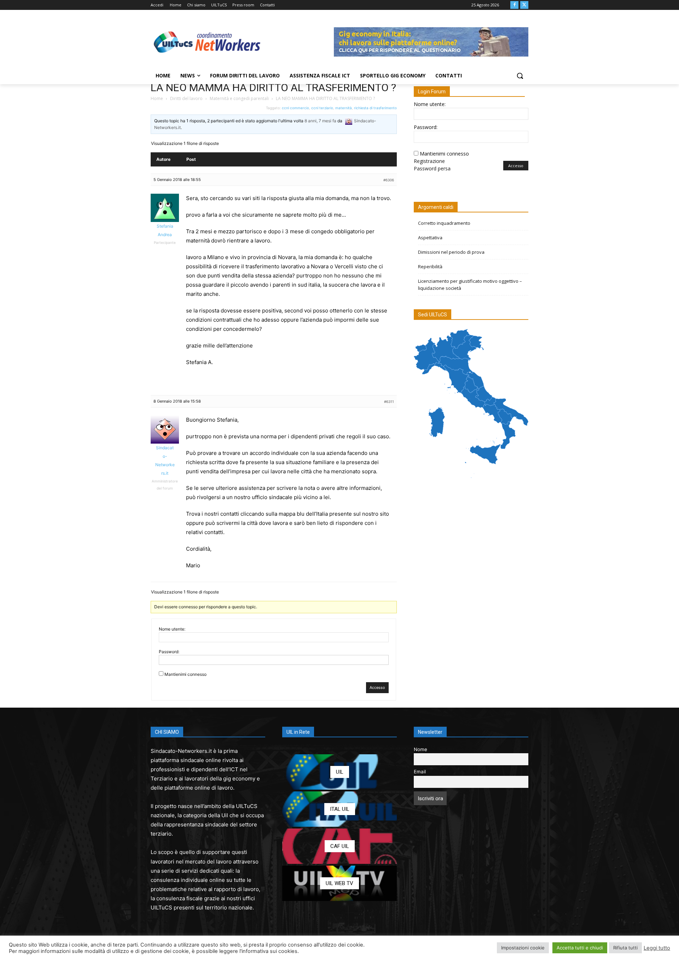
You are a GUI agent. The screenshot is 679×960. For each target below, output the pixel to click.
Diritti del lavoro (186, 98)
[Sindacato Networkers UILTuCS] (207, 41)
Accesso (377, 687)
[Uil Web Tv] (339, 883)
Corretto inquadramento (444, 223)
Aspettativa (430, 237)
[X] (524, 5)
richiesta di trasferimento (375, 108)
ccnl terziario (322, 108)
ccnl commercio (295, 108)
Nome (420, 749)
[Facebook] (514, 5)
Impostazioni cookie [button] (523, 947)
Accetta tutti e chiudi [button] (580, 947)
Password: (169, 651)
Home (157, 98)
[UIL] (339, 772)
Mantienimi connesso (185, 674)
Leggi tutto (657, 948)
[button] (519, 75)
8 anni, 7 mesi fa (320, 120)
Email (420, 771)
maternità (343, 108)
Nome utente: (172, 629)
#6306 (388, 180)
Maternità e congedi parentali (239, 98)
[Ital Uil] (339, 809)
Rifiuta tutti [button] (625, 947)
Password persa (432, 168)
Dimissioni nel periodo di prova (451, 252)
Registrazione (429, 161)
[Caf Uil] (339, 846)
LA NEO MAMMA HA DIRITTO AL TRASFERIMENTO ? (273, 87)
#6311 (389, 401)
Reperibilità (430, 266)
